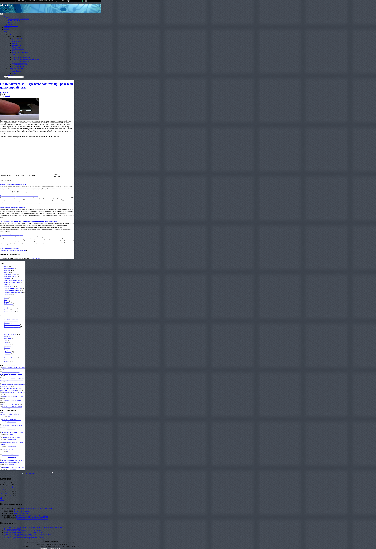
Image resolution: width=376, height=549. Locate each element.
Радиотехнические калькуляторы (13, 292)
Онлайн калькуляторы (15, 68)
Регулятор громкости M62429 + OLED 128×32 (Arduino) (22, 530)
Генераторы (16, 40)
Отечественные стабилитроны (22, 57)
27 (8, 495)
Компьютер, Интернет (10, 357)
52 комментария (12, 469)
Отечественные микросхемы (12, 325)
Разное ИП (7, 296)
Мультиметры (16, 45)
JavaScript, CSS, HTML (10, 334)
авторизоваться (35, 258)
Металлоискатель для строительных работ (12, 207)
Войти (10, 24)
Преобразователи (9, 286)
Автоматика (7, 270)
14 (10, 491)
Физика (6, 336)
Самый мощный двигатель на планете (13, 250)
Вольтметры (16, 43)
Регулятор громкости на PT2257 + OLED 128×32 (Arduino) (23, 532)
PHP (5, 340)
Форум (6, 31)
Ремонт (6, 298)
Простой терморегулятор (22, 510)
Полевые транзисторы (19, 63)
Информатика (16, 72)
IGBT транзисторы (18, 66)
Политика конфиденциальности (18, 19)
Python (6, 342)
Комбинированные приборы (21, 52)
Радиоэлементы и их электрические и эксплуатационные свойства (19, 196)
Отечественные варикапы (20, 61)
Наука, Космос (8, 359)
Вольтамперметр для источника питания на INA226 (38, 508)
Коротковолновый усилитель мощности (11, 235)
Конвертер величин (10, 356)
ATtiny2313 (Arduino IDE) (11, 321)
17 (1, 493)
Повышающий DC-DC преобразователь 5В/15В (32, 515)
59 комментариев (12, 457)
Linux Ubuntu (7, 338)
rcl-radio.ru (6, 5)
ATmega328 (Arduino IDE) (11, 319)
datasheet (11, 75)
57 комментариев (11, 464)
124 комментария (11, 429)
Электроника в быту (9, 311)
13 (8, 491)
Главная (6, 17)
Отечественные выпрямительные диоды (25, 59)
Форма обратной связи (15, 20)
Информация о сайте (11, 26)
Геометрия (15, 70)
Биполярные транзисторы (20, 64)
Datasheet (6, 323)
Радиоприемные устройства (11, 290)
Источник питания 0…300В (9, 404)
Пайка (5, 284)
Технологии (4, 92)
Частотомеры (16, 42)
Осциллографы (17, 38)
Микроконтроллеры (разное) (12, 282)
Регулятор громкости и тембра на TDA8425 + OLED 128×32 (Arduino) (27, 534)
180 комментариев (12, 416)
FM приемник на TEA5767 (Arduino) (12, 437)
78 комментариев (12, 439)
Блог (9, 34)
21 (10, 493)
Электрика (7, 309)
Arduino (6, 27)
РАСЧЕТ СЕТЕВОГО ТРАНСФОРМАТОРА (13, 368)
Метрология (7, 346)
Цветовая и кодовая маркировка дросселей (13, 392)
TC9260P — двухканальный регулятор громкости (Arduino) (24, 538)
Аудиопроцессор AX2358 (12, 529)
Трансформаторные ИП (10, 308)
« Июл (2, 500)
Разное (14, 54)
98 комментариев (11, 434)
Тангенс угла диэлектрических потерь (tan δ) (13, 184)
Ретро (5, 300)
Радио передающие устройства (12, 288)
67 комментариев (11, 451)
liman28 (7, 96)
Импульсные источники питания (13, 280)
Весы (13, 50)
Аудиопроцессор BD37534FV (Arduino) (13, 467)
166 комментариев (11, 421)
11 (3, 491)
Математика (8, 352)
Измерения (7, 278)
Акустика (6, 272)
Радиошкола (7, 294)
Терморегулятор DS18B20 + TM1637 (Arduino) (19, 536)
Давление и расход (18, 49)
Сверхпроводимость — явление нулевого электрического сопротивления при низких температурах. (28, 221)
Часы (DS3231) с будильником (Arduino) (13, 432)
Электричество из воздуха (10, 249)
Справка (6, 302)
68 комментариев (12, 446)
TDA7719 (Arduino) (7, 450)
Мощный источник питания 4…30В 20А (13, 396)
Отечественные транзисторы (12, 327)
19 (6, 493)
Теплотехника (16, 47)
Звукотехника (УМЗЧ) (10, 276)
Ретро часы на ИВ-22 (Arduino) (10, 455)
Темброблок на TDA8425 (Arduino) (11, 400)
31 (1, 498)
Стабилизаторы (8, 304)
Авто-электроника (9, 268)
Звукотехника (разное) (10, 274)
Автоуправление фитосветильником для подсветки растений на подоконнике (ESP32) (33, 527)
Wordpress (6, 344)
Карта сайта (12, 22)
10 (1, 491)
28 (10, 495)
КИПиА (6, 29)
